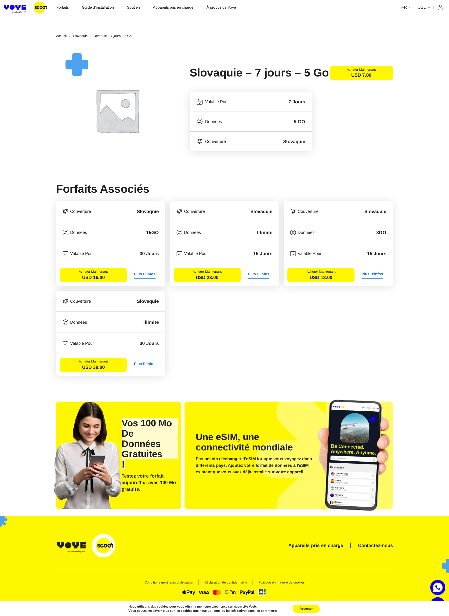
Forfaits (62, 7)
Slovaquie (80, 36)
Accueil (61, 36)
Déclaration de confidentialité (225, 582)
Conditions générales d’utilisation (169, 582)
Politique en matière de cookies (281, 582)
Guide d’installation (98, 7)
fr (404, 7)
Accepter (306, 608)
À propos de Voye (221, 7)
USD (422, 7)
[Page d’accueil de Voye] (25, 7)
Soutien (133, 7)
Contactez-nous (375, 545)
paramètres (269, 611)
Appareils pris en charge (173, 7)
